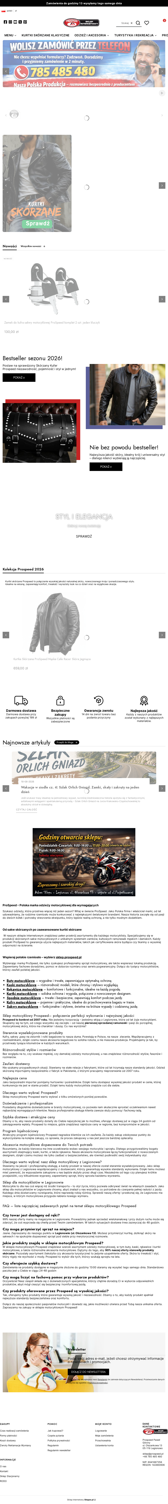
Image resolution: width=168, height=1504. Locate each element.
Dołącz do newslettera (88, 1372)
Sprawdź (84, 536)
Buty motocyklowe (21, 980)
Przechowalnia (103, 1440)
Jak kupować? (55, 1430)
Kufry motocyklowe (21, 1002)
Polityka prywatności (59, 1440)
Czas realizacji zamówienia (14, 1430)
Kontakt (4, 1471)
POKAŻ (17, 377)
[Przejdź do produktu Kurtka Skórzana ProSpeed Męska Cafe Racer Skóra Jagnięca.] (54, 624)
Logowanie (101, 1430)
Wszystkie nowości (31, 246)
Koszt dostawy (8, 1440)
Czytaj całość (26, 809)
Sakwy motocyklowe (22, 1006)
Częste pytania (56, 1435)
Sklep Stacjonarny (10, 1476)
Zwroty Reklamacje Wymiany (15, 1445)
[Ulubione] (146, 22)
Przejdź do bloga (65, 742)
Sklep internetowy (80, 1499)
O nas (3, 1466)
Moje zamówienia (104, 1435)
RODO (3, 1481)
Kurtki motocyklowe (22, 993)
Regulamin (102, 1379)
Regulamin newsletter (59, 1450)
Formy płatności (8, 1435)
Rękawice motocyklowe (25, 989)
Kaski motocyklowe (21, 985)
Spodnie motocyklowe (24, 998)
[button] (138, 23)
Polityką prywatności (98, 1382)
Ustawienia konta (104, 1445)
